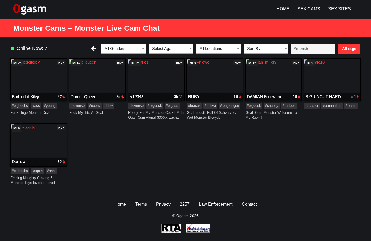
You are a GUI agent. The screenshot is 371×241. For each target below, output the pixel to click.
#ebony (94, 106)
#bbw (109, 106)
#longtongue (229, 106)
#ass (36, 106)
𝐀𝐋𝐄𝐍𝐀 (137, 96)
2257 (185, 204)
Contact (249, 204)
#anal (51, 171)
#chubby (271, 106)
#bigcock (155, 106)
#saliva (210, 106)
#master (312, 106)
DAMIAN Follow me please (271, 96)
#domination (331, 106)
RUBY (194, 96)
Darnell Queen (83, 96)
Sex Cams (308, 9)
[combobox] (123, 49)
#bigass (172, 106)
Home (283, 9)
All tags (349, 48)
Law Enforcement (215, 204)
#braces (194, 106)
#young (49, 106)
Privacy (163, 204)
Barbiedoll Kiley (25, 96)
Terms (141, 204)
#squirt (37, 171)
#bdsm (351, 106)
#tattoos (289, 106)
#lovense (78, 106)
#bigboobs (20, 106)
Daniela (18, 161)
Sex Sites (339, 9)
